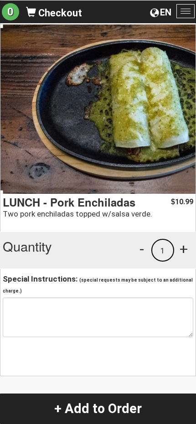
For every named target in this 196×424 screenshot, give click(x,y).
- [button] (141, 248)
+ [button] (184, 248)
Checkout (59, 13)
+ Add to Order (98, 408)
